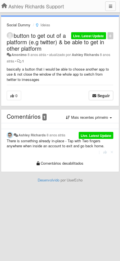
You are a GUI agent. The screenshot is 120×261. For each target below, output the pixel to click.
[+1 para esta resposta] (105, 152)
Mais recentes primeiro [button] (89, 117)
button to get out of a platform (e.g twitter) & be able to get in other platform (55, 41)
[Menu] (110, 6)
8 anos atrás (56, 135)
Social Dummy (18, 24)
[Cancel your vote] (112, 152)
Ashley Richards (85, 54)
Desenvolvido (48, 180)
